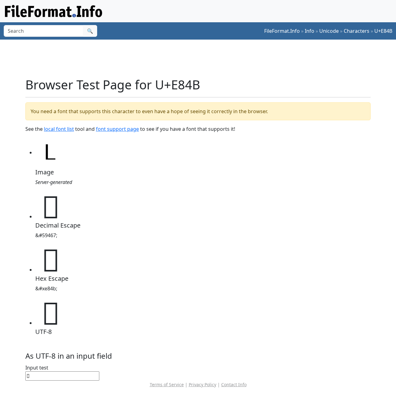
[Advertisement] (201, 58)
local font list (59, 129)
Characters (356, 31)
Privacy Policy (202, 384)
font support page (117, 129)
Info (309, 31)
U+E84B (383, 31)
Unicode (329, 31)
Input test (36, 367)
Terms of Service (167, 384)
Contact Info (234, 384)
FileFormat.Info (282, 31)
